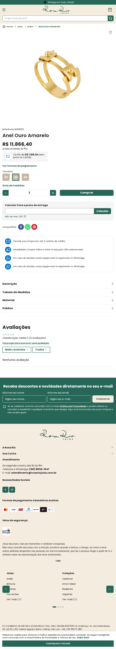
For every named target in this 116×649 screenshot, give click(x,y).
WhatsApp (79, 257)
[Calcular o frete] (102, 211)
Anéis (30, 26)
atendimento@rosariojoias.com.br (33, 473)
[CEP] (49, 209)
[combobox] (58, 18)
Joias (20, 26)
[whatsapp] (28, 227)
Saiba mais (83, 637)
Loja (58, 560)
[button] (19, 166)
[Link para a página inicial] (8, 26)
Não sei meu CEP (14, 216)
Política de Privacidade (73, 406)
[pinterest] (34, 227)
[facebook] (21, 227)
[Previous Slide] (6, 589)
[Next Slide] (110, 589)
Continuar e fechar (58, 643)
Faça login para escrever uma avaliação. (26, 343)
